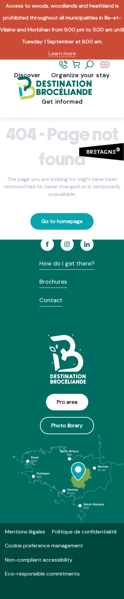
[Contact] (63, 67)
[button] (90, 65)
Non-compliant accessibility (38, 559)
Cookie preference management (44, 545)
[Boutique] (76, 67)
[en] (105, 64)
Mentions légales (25, 531)
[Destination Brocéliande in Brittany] (49, 88)
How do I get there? (67, 263)
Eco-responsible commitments (42, 573)
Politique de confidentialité (84, 531)
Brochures (53, 282)
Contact (50, 300)
